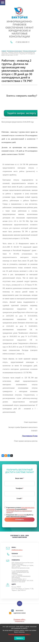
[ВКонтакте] (3, 455)
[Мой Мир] (8, 455)
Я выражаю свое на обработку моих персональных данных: (19, 515)
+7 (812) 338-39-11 (22, 42)
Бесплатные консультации (14, 51)
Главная (4, 51)
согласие (21, 515)
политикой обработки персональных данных (19, 511)
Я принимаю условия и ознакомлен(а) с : (20, 510)
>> (19, 634)
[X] (11, 455)
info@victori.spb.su (17, 550)
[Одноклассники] (5, 455)
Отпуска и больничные (29, 51)
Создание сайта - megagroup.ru (19, 620)
